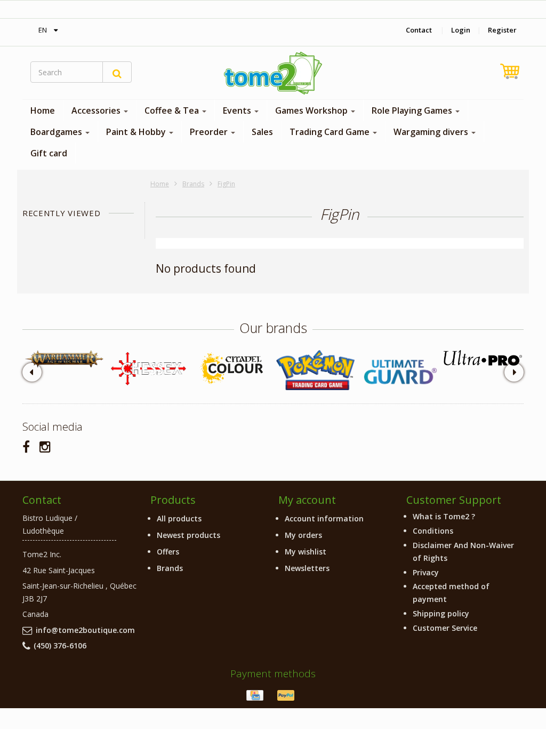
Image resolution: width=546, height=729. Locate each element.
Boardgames (57, 132)
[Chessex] (148, 368)
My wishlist (305, 551)
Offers (168, 551)
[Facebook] (26, 446)
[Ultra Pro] (483, 358)
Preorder (210, 132)
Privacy (426, 572)
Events (238, 110)
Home (42, 110)
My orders (303, 535)
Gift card (48, 153)
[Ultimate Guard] (399, 372)
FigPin (226, 183)
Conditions (433, 531)
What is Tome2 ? (444, 516)
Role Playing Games (413, 110)
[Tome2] (273, 73)
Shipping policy (441, 613)
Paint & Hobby (137, 132)
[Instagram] (45, 446)
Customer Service (445, 628)
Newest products (188, 535)
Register (502, 30)
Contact (419, 30)
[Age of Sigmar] (64, 359)
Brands (193, 183)
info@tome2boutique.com (85, 630)
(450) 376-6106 (60, 645)
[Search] (117, 72)
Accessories (97, 110)
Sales (262, 132)
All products (179, 518)
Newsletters (307, 568)
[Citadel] (231, 369)
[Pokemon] (315, 370)
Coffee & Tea (172, 110)
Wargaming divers (432, 132)
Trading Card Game (331, 132)
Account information (324, 518)
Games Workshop (312, 110)
